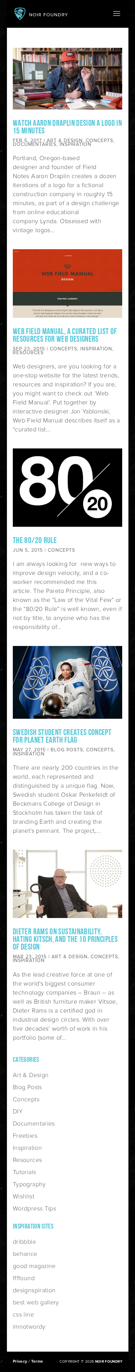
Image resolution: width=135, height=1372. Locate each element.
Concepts (99, 140)
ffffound (24, 1278)
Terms (37, 1361)
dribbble (24, 1242)
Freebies (25, 1135)
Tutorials (24, 1172)
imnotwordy (29, 1326)
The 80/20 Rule (35, 541)
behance (25, 1254)
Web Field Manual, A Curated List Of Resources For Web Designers (65, 336)
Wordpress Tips (34, 1208)
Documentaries (34, 144)
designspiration (34, 1290)
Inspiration (75, 144)
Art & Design (65, 140)
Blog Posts (67, 750)
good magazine (34, 1266)
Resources (28, 353)
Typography (29, 1184)
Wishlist (23, 1196)
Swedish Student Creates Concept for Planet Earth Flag (62, 737)
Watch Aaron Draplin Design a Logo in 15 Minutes (67, 128)
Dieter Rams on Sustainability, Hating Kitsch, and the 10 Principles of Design (65, 940)
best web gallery (36, 1302)
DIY (17, 1111)
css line (23, 1314)
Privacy (20, 1361)
